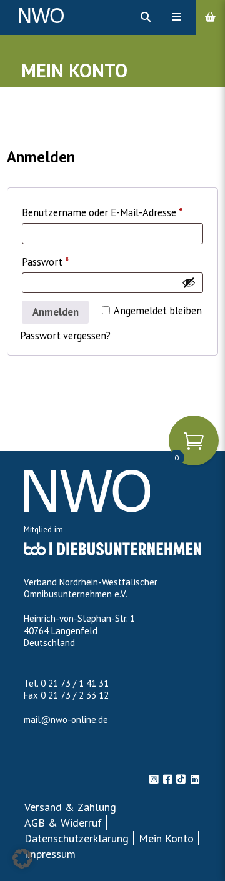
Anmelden (55, 312)
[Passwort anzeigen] (189, 282)
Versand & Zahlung (70, 807)
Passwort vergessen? (65, 335)
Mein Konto (166, 838)
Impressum (50, 854)
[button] (22, 858)
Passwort (71, 260)
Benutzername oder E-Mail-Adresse (112, 210)
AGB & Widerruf (63, 822)
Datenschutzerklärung (76, 838)
